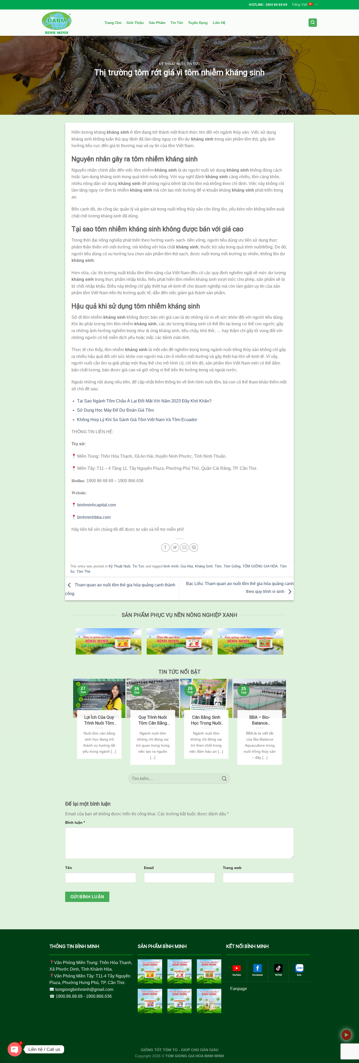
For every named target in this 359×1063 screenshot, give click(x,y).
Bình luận (75, 822)
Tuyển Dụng (198, 23)
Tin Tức (177, 23)
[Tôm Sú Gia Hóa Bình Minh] (150, 971)
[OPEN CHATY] (15, 1049)
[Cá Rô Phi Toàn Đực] (209, 1001)
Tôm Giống (232, 566)
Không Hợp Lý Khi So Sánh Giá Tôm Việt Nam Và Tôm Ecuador (137, 419)
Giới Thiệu (135, 23)
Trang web (232, 868)
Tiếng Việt (299, 5)
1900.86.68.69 (69, 996)
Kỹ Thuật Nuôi (172, 64)
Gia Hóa (187, 566)
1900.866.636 (99, 996)
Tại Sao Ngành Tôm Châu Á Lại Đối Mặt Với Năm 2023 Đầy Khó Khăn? (144, 401)
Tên (68, 868)
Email (149, 868)
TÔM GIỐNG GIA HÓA (260, 566)
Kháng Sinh (204, 566)
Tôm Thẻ (83, 571)
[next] (284, 721)
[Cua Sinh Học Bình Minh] (209, 971)
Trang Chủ (113, 23)
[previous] (75, 721)
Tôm (218, 566)
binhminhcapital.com (96, 505)
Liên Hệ (219, 23)
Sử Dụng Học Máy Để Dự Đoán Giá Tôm (115, 410)
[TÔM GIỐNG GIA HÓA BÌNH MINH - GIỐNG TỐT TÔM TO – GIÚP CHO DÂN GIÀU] (68, 22)
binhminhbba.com (94, 517)
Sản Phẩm (157, 23)
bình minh (170, 566)
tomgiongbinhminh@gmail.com (84, 989)
